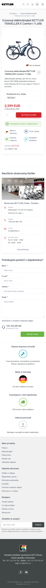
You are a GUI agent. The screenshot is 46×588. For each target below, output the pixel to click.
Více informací (23, 250)
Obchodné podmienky (10, 480)
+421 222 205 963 (33, 561)
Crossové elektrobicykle (28, 13)
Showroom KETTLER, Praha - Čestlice (21, 203)
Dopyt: (5, 297)
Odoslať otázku (32, 334)
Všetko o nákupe (8, 473)
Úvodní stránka (7, 502)
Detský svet (6, 459)
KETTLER (15, 146)
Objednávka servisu (9, 477)
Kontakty (5, 484)
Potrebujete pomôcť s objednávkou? (24, 124)
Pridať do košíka (30, 115)
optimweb (27, 584)
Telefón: (5, 287)
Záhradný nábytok (9, 462)
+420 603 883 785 (15, 222)
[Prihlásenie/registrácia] (32, 4)
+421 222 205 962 (13, 326)
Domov (14, 13)
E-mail (5, 276)
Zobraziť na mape (15, 213)
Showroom (6, 513)
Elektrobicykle (7, 451)
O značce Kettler (8, 505)
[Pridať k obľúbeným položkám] (38, 72)
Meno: (5, 266)
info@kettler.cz (14, 231)
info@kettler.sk (25, 563)
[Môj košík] (37, 4)
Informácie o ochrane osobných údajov (17, 321)
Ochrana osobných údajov (12, 487)
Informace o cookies (10, 491)
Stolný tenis (6, 455)
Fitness (4, 448)
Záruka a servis (8, 509)
